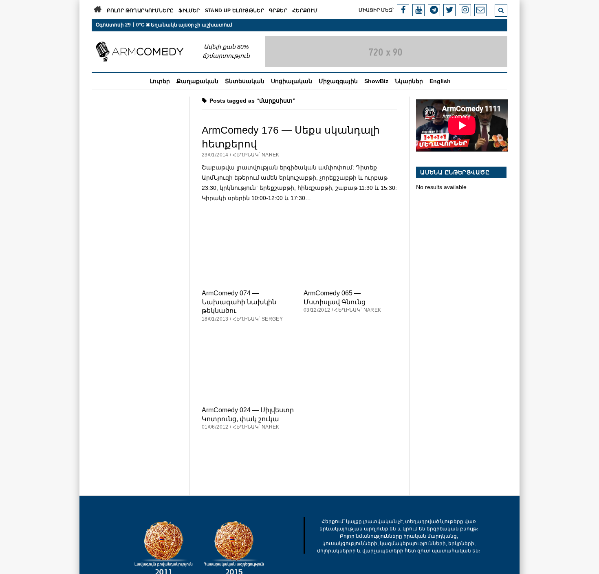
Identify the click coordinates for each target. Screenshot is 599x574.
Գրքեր (278, 10)
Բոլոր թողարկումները (140, 10)
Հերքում (305, 10)
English (440, 81)
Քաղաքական (197, 81)
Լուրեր (160, 81)
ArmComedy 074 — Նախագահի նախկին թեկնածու (239, 301)
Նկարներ (409, 81)
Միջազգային (338, 81)
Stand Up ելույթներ (234, 10)
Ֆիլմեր (189, 10)
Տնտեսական (244, 81)
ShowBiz (376, 81)
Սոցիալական (291, 81)
